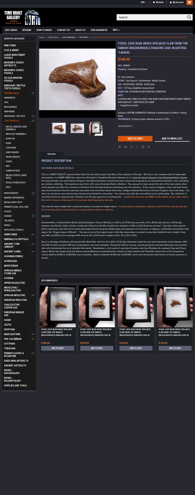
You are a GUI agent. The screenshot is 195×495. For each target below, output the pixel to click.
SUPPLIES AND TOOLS (15, 385)
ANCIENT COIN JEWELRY (11, 245)
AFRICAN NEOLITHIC (14, 295)
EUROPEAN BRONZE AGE (14, 314)
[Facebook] (120, 147)
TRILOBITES (9, 220)
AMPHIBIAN (9, 111)
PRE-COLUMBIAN (12, 338)
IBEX (8, 166)
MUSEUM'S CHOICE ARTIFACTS (14, 64)
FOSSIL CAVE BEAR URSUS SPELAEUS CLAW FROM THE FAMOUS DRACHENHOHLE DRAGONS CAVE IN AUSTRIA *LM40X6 (95, 332)
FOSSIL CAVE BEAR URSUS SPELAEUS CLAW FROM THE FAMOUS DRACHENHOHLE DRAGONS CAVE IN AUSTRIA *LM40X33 (174, 332)
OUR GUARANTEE (99, 30)
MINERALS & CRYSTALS (16, 239)
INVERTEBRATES (11, 193)
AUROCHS (10, 138)
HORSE (9, 161)
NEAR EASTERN (12, 334)
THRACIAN (9, 348)
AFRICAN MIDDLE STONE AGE (13, 272)
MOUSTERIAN (11, 265)
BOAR (8, 143)
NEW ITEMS (10, 45)
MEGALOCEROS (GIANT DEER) (16, 176)
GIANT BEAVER (12, 152)
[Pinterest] (148, 147)
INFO (115, 30)
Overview (51, 154)
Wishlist (159, 2)
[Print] (131, 147)
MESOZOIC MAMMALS (16, 134)
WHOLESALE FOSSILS (13, 229)
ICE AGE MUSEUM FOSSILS (13, 79)
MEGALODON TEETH (13, 202)
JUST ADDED (11, 30)
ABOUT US (80, 30)
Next (113, 79)
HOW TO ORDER (44, 30)
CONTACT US (63, 30)
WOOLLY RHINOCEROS (16, 182)
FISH (6, 102)
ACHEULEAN (10, 261)
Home (41, 37)
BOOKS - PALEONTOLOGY (12, 379)
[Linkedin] (143, 147)
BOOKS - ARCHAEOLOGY (12, 372)
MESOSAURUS (10, 107)
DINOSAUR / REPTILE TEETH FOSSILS (14, 87)
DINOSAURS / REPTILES (14, 116)
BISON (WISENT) (13, 157)
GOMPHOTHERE (13, 170)
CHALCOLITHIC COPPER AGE (12, 306)
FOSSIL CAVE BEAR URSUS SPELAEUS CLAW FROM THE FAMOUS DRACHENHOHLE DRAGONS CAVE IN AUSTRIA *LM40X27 (135, 332)
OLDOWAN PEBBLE (13, 256)
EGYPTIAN (9, 329)
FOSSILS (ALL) (11, 93)
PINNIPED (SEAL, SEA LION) (16, 206)
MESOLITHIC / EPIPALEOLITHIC (12, 289)
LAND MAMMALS (12, 120)
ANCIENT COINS (12, 251)
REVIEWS (26, 30)
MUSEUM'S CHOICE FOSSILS (14, 72)
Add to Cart (58, 348)
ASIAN (7, 320)
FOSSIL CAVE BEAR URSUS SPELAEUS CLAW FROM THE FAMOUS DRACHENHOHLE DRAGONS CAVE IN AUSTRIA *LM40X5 (138, 37)
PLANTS (7, 211)
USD (143, 2)
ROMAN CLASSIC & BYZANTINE (14, 355)
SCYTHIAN (9, 343)
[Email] (125, 147)
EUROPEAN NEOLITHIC (15, 300)
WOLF (8, 187)
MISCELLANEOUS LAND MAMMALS (16, 128)
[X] (137, 147)
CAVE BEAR (11, 147)
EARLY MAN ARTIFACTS (16, 360)
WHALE (7, 225)
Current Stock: (125, 126)
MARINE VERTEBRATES (14, 197)
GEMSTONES (10, 234)
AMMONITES (9, 97)
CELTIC (7, 324)
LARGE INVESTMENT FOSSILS (14, 56)
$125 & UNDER (11, 50)
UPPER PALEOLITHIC (14, 282)
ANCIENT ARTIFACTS (15, 365)
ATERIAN (8, 278)
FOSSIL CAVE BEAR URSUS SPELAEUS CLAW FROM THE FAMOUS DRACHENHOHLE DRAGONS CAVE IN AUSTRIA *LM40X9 (56, 332)
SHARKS (8, 216)
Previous (42, 79)
